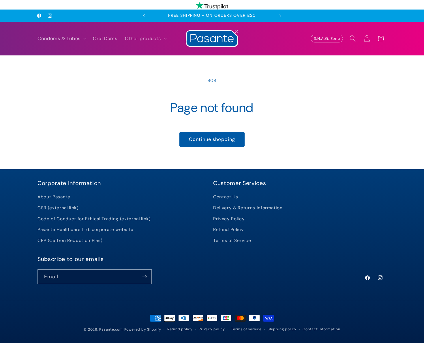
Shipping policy (282, 329)
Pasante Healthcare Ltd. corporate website (85, 229)
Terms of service (246, 329)
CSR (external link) (58, 208)
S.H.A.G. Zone (327, 38)
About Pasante (53, 197)
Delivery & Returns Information (248, 208)
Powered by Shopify (142, 329)
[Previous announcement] (144, 16)
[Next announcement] (280, 16)
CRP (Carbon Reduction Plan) (70, 240)
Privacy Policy (229, 219)
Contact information (321, 329)
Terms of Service (232, 240)
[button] (61, 38)
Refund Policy (228, 229)
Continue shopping (212, 139)
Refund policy (180, 329)
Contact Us (225, 197)
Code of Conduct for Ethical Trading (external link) (94, 219)
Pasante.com (111, 329)
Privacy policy (212, 329)
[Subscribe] (144, 276)
